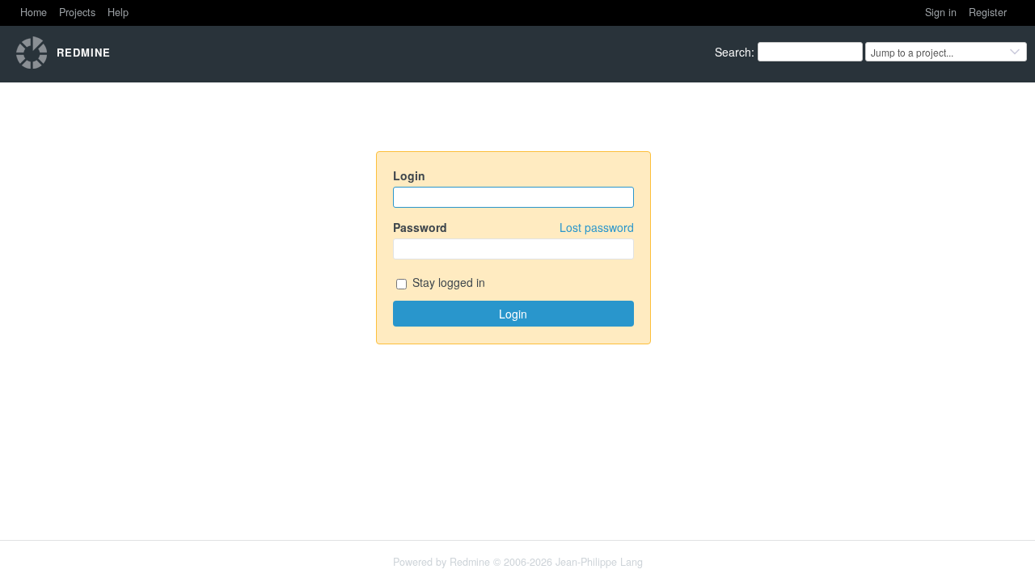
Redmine (470, 562)
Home (33, 12)
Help (118, 12)
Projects (77, 12)
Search (733, 52)
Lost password (597, 227)
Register (988, 12)
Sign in (941, 12)
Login (409, 175)
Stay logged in (447, 282)
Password (513, 227)
